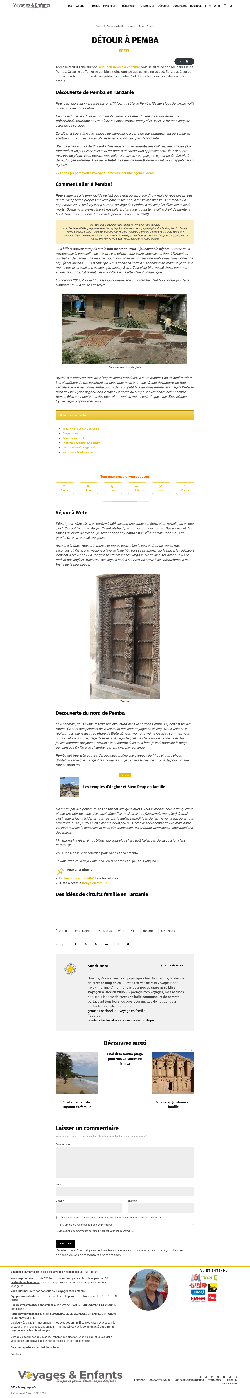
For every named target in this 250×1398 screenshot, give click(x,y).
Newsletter (229, 1383)
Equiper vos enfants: (23, 1296)
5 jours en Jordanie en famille (173, 1104)
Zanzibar (168, 931)
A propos (139, 1380)
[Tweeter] (85, 944)
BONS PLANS (180, 6)
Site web (132, 1201)
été (122, 931)
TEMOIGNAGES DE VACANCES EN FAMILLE (76, 1313)
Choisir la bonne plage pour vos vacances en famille (125, 1059)
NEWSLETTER (27, 1317)
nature (149, 931)
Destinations (76, 6)
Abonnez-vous (107, 1231)
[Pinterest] (214, 6)
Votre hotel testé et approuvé (79, 447)
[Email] (117, 944)
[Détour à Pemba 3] (125, 576)
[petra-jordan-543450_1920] (173, 1073)
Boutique (196, 6)
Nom (59, 1184)
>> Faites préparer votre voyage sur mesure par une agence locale (105, 173)
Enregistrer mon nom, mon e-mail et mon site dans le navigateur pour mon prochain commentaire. (113, 1217)
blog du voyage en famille (59, 1271)
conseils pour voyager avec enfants (62, 1291)
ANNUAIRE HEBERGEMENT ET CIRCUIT (91, 1304)
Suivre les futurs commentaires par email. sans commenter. (95, 1231)
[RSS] (219, 6)
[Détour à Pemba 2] (125, 296)
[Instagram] (210, 6)
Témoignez (214, 1380)
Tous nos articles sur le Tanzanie (81, 428)
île (134, 931)
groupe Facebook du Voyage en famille (116, 1011)
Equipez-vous (70, 433)
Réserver (128, 6)
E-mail (60, 1201)
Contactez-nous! (159, 1380)
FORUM (111, 1313)
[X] (206, 1377)
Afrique (124, 50)
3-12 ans (106, 931)
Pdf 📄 (184, 61)
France (95, 6)
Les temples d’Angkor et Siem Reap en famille (124, 786)
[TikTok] (230, 1377)
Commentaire (64, 1144)
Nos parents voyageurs (189, 1380)
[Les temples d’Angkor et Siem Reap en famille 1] (69, 787)
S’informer (147, 6)
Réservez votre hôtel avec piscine (82, 442)
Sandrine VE (98, 966)
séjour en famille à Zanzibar (118, 67)
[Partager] (75, 944)
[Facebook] (206, 6)
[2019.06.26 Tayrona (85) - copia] (77, 1073)
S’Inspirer (109, 6)
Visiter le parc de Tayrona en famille (76, 1104)
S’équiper (164, 6)
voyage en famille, (80, 1278)
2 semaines (84, 931)
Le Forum (231, 1380)
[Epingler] (96, 944)
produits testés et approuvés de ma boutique (121, 1020)
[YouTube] (224, 1377)
